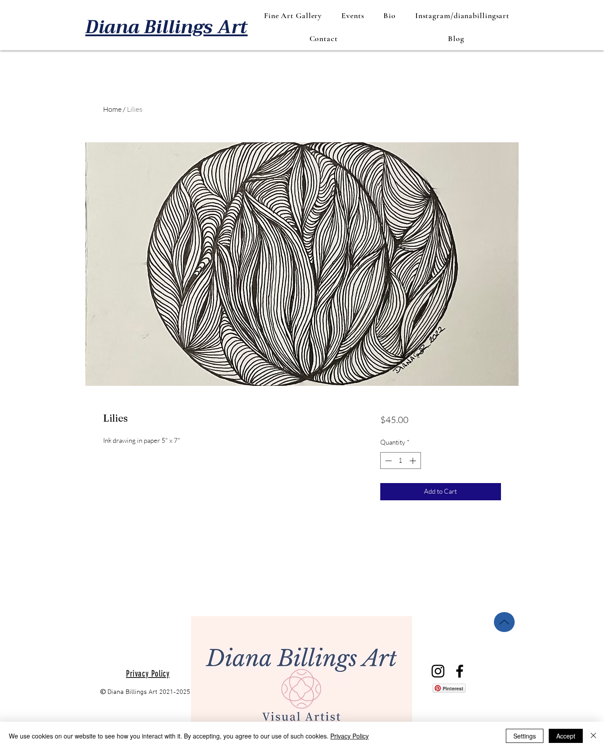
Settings (524, 735)
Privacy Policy (349, 735)
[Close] (593, 736)
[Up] (504, 622)
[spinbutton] (400, 461)
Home (112, 109)
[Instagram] (438, 671)
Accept (565, 735)
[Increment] (414, 461)
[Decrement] (388, 461)
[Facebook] (459, 671)
